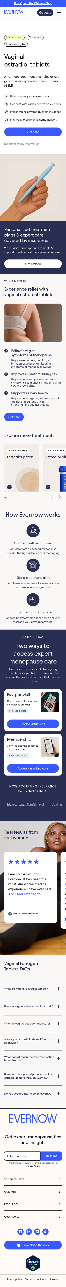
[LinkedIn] (37, 1231)
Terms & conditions (35, 1279)
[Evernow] (33, 1119)
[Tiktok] (45, 1231)
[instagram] (29, 1231)
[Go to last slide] (50, 496)
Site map (54, 1279)
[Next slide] (58, 496)
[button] (58, 12)
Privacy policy (14, 1279)
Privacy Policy (32, 1166)
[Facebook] (20, 1231)
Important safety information (21, 143)
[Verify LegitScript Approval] (33, 1263)
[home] (17, 12)
